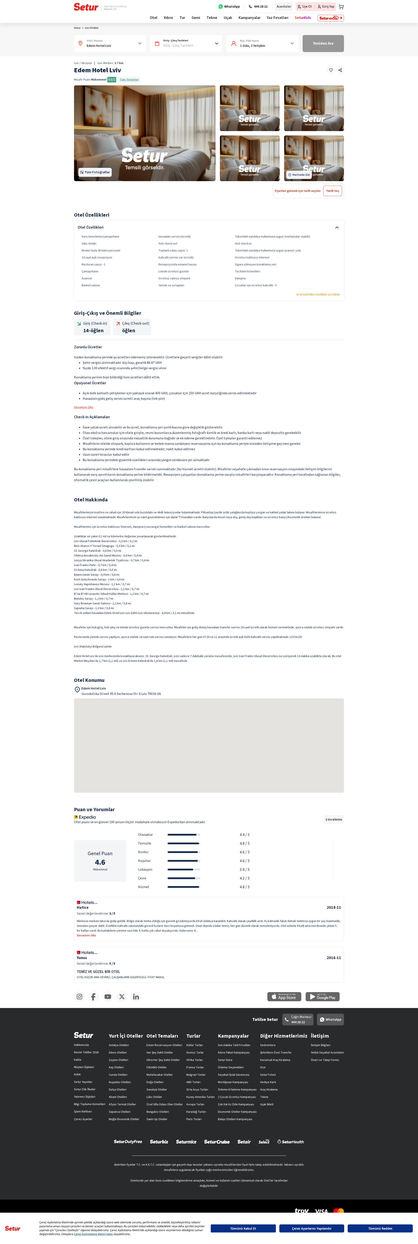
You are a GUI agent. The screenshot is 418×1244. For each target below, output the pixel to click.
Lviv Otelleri (91, 28)
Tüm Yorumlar (129, 80)
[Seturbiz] (159, 1141)
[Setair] (244, 1141)
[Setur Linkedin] (138, 1001)
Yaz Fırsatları (277, 17)
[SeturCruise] (217, 1141)
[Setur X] (123, 1001)
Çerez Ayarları (83, 1119)
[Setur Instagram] (81, 1001)
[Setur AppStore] (286, 1000)
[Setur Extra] (331, 18)
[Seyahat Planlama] (340, 6)
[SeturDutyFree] (128, 1141)
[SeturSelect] (264, 1141)
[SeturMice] (186, 1141)
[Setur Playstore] (325, 1000)
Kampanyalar (249, 17)
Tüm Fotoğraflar (97, 172)
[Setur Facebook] (95, 1001)
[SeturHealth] (290, 1141)
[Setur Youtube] (109, 1001)
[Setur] (86, 7)
